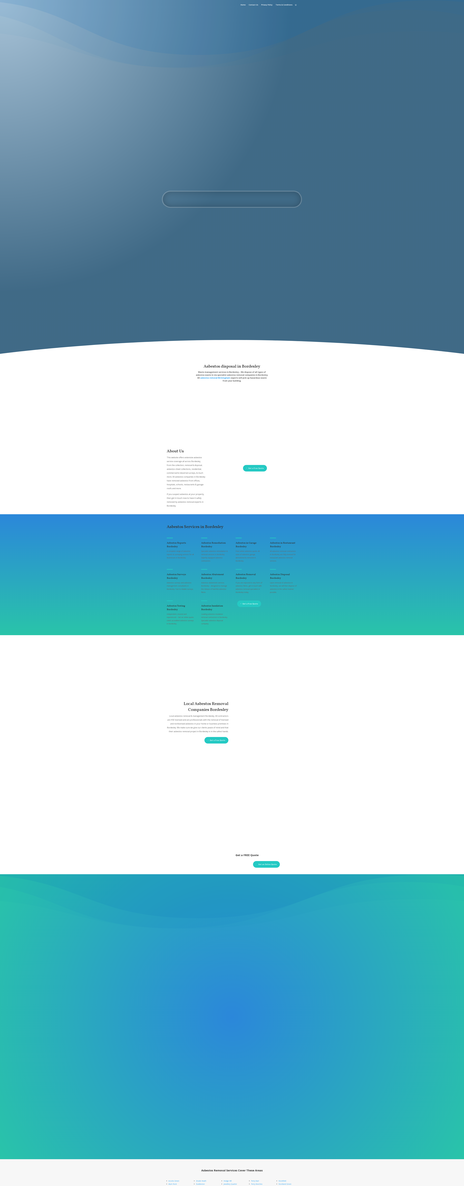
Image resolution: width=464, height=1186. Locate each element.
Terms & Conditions (284, 5)
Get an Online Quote (283, 179)
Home (243, 5)
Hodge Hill (228, 1181)
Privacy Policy (266, 5)
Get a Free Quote (256, 468)
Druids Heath (201, 1181)
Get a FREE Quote (145, 797)
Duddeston (200, 1184)
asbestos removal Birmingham (215, 378)
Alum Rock (172, 1184)
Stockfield (282, 1181)
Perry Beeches (256, 1184)
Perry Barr (255, 1181)
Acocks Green (173, 1181)
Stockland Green (285, 1184)
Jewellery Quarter (230, 1184)
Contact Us (253, 5)
